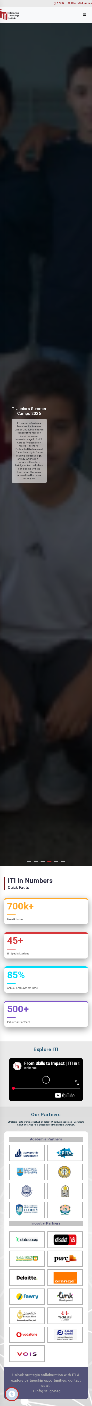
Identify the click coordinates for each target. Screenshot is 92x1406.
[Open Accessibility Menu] (12, 1394)
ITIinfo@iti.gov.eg (81, 3)
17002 (60, 3)
